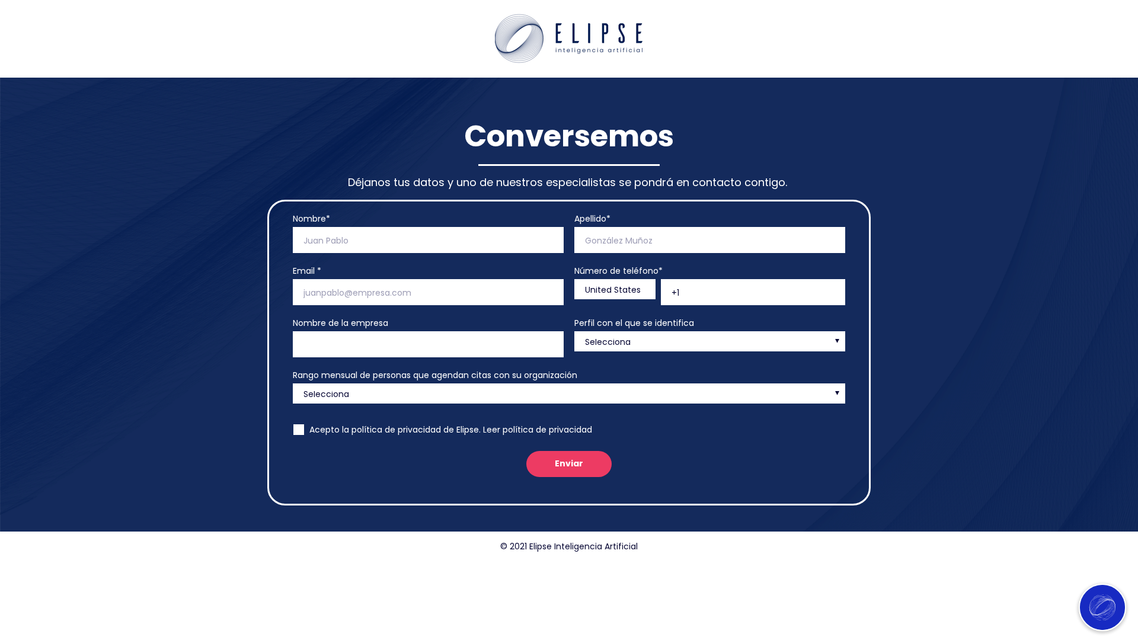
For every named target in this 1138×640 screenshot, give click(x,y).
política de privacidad (547, 430)
